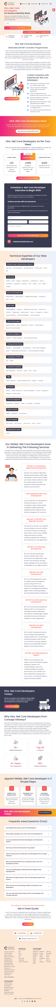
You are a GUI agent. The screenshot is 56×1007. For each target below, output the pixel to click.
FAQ (19, 956)
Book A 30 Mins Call (45, 812)
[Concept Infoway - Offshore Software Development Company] (9, 4)
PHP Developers (7, 985)
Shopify (47, 955)
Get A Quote (28, 924)
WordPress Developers (9, 987)
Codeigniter (42, 958)
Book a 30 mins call (53, 9)
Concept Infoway (29, 998)
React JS (48, 960)
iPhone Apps (48, 953)
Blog (19, 951)
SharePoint (42, 951)
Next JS (47, 958)
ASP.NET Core (35, 951)
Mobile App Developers (9, 992)
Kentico (34, 958)
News (20, 953)
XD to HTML (48, 961)
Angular (41, 955)
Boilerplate (35, 955)
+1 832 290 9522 (34, 3)
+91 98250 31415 (44, 3)
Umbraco (35, 956)
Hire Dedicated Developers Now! (28, 131)
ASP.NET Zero (35, 953)
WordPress (42, 961)
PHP (40, 960)
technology (47, 56)
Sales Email (24, 3)
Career (20, 955)
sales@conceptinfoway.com (23, 241)
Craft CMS (48, 951)
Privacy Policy (21, 958)
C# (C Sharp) (34, 962)
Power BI (41, 953)
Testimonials (21, 960)
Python (47, 956)
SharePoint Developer (8, 994)
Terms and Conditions (23, 961)
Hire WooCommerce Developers (8, 990)
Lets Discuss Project (12, 99)
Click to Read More (9, 977)
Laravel (41, 956)
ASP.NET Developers (8, 984)
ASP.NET (34, 960)
